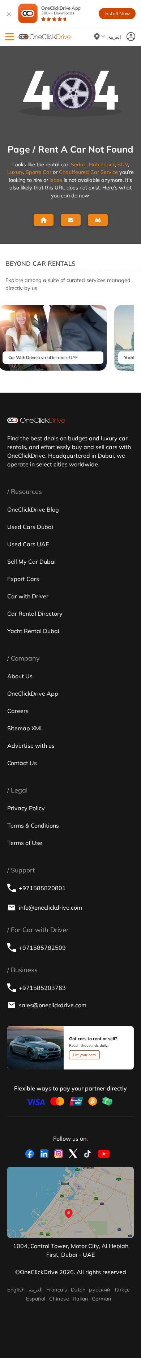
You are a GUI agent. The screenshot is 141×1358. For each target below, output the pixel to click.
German (101, 1298)
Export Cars (23, 578)
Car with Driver (27, 596)
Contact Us (22, 762)
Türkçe (122, 1289)
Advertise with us (31, 745)
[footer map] (70, 1202)
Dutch (78, 1289)
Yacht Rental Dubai (33, 631)
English (16, 1289)
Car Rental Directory (35, 613)
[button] (9, 37)
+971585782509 (42, 947)
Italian (80, 1298)
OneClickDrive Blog (33, 509)
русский (99, 1289)
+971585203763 (42, 987)
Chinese (59, 1298)
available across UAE (43, 357)
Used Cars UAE (28, 544)
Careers (18, 710)
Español (35, 1298)
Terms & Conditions (33, 825)
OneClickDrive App (61, 10)
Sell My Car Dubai (31, 561)
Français (56, 1289)
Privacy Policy (26, 808)
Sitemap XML (25, 728)
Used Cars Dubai (30, 526)
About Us (20, 676)
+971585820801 (42, 888)
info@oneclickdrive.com (50, 907)
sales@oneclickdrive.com (52, 1005)
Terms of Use (24, 842)
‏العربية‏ (36, 1289)
